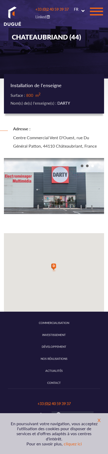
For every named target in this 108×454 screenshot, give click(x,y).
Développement (54, 347)
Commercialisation (54, 323)
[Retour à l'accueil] (10, 14)
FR (76, 9)
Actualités (54, 371)
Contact (54, 383)
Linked (40, 16)
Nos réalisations (54, 359)
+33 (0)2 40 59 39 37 (52, 9)
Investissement (54, 335)
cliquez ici (73, 444)
